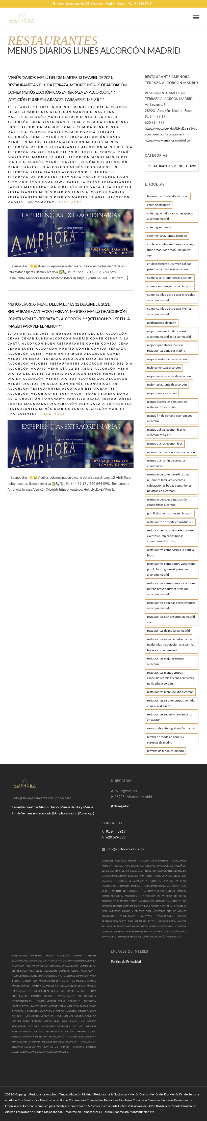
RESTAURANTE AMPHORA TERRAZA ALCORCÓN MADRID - (50, 956)
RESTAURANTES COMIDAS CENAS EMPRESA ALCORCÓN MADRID (171, 605)
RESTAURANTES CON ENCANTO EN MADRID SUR (171, 619)
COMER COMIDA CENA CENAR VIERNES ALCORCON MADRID (169, 311)
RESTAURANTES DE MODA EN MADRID (168, 630)
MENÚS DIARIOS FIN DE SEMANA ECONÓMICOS (166, 463)
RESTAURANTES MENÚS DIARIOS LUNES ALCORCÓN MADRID (66, 192)
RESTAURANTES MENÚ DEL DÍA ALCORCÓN (170, 691)
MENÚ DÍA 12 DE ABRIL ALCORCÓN (82, 368)
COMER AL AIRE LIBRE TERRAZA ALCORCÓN (170, 277)
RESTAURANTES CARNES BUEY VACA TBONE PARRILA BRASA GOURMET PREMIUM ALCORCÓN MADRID (171, 569)
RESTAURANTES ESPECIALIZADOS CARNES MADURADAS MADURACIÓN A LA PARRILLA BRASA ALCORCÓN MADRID (170, 645)
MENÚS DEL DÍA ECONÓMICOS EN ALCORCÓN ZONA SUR (167, 432)
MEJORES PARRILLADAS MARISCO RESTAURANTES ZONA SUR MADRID (166, 348)
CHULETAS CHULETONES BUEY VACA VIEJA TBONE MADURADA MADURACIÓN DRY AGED (171, 250)
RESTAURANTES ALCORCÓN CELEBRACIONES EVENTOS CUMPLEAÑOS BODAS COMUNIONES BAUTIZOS (171, 536)
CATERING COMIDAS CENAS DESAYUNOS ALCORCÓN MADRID (170, 216)
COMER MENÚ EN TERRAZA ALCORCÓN (68, 137)
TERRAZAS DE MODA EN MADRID (165, 750)
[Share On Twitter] (139, 276)
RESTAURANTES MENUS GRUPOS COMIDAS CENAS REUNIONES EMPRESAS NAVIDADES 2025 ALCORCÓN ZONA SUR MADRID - (144, 932)
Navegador (121, 806)
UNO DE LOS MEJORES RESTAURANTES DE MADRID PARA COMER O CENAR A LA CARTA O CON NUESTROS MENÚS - (144, 906)
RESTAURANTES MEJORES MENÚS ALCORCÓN (165, 661)
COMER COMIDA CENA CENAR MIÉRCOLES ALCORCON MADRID (171, 297)
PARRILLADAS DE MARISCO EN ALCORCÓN (169, 513)
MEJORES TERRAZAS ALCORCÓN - (61, 1042)
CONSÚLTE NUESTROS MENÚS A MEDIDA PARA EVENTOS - (137, 861)
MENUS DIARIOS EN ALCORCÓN (38, 167)
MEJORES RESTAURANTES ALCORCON (67, 147)
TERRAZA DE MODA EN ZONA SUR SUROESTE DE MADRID (165, 739)
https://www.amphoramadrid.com (169, 140)
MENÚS (98, 157)
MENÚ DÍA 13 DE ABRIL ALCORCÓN (82, 152)
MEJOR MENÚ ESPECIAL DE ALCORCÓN (169, 376)
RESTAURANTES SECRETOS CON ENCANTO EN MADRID (169, 717)
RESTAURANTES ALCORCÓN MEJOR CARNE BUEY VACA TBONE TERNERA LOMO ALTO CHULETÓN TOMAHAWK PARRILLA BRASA (68, 177)
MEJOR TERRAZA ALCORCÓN (162, 393)
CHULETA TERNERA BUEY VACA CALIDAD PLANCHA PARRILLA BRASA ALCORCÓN (169, 266)
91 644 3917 (143, 3)
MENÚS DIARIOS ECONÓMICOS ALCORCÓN (87, 162)
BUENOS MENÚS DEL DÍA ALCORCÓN (91, 107)
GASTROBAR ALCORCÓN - (61, 1032)
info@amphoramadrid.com (125, 849)
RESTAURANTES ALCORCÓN (57, 172)
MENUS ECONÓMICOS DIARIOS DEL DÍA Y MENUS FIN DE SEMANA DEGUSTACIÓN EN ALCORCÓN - (54, 961)
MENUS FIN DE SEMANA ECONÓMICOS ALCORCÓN (169, 418)
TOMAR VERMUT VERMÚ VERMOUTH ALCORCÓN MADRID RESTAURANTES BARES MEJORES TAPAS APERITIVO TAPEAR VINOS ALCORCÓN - (54, 1006)
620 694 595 (116, 837)
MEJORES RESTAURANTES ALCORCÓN (167, 359)
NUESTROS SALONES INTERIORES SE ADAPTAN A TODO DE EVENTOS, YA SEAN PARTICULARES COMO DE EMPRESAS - (144, 881)
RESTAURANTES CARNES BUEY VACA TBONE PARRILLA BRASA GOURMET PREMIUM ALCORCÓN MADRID (171, 589)
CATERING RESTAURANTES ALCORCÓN (167, 235)
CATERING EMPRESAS (159, 227)
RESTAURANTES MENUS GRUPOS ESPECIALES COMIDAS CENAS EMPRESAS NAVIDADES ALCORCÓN (170, 678)
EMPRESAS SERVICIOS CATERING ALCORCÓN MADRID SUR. (149, 937)
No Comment (41, 202)
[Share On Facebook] (134, 276)
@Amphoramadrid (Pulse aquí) (72, 813)
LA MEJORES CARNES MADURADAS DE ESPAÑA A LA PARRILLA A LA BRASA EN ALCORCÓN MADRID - (54, 986)
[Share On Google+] (153, 276)
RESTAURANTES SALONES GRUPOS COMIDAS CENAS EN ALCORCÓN (171, 703)
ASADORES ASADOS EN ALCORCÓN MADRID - (52, 1011)
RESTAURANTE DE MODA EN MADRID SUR (170, 522)
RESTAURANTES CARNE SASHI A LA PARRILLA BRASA (170, 552)
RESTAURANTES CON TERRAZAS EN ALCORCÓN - (53, 966)
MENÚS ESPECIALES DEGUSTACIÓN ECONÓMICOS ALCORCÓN (167, 502)
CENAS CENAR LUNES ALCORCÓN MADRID (48, 112)
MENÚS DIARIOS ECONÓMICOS (165, 443)
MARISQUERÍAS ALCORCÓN (161, 322)
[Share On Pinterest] (146, 276)
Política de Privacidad (126, 962)
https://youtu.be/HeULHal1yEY (167, 128)
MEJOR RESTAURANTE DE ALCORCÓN (167, 384)
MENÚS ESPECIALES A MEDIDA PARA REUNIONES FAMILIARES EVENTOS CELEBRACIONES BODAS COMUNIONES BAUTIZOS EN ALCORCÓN (169, 482)
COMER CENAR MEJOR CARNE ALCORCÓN (169, 286)
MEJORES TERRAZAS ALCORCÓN (164, 367)
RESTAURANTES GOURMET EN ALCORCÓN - (37, 991)
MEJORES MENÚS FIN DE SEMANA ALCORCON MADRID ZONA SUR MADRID (169, 334)
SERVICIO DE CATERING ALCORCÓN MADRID (171, 728)
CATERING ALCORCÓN (158, 204)
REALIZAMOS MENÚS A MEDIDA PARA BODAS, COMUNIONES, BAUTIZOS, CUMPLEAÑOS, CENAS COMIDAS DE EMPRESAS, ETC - (144, 866)
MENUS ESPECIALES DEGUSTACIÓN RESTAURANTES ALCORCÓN (167, 404)
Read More (70, 202)
